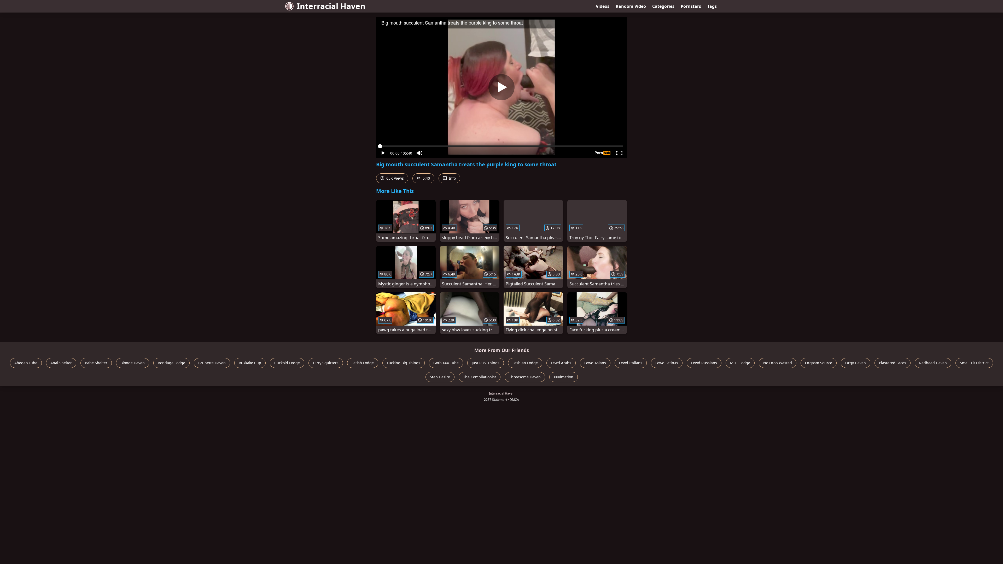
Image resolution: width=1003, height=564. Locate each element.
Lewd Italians (630, 362)
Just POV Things (485, 362)
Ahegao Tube (25, 362)
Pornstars (691, 6)
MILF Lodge (740, 362)
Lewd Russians (704, 362)
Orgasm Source (818, 362)
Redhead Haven (933, 362)
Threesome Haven (525, 376)
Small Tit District (974, 362)
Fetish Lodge (363, 362)
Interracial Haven (331, 6)
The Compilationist (479, 376)
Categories (663, 6)
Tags (712, 6)
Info (452, 178)
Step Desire (440, 376)
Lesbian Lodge (525, 362)
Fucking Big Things (403, 362)
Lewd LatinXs (666, 362)
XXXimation (563, 376)
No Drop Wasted (777, 362)
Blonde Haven (132, 362)
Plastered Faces (892, 362)
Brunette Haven (212, 362)
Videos (602, 6)
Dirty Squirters (326, 362)
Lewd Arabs (561, 362)
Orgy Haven (855, 362)
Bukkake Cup (250, 362)
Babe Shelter (96, 362)
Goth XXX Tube (446, 362)
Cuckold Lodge (287, 362)
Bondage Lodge (171, 362)
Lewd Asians (595, 362)
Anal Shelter (61, 362)
